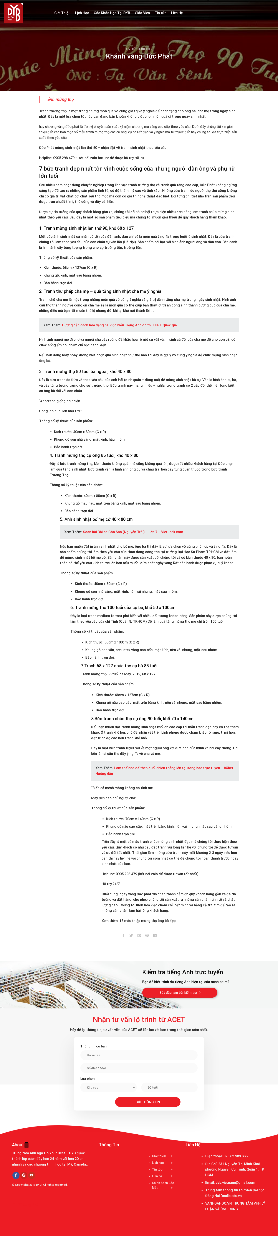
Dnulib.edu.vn (231, 1196)
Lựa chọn (87, 1079)
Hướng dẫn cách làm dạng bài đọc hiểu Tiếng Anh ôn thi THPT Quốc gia (119, 325)
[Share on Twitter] (131, 936)
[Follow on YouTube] (31, 1175)
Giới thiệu (159, 1156)
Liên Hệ (177, 13)
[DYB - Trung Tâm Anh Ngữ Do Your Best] (26, 13)
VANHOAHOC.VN (218, 1203)
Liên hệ (157, 1176)
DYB (38, 1184)
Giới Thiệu (62, 13)
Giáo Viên (142, 13)
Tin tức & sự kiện (139, 49)
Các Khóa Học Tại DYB (112, 13)
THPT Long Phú (25, 1205)
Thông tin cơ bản (93, 1046)
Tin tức (160, 13)
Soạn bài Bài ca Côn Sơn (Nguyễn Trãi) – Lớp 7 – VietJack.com (133, 532)
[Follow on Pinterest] (23, 1175)
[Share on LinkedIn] (155, 936)
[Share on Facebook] (123, 936)
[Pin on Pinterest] (147, 936)
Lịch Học (82, 13)
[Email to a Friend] (139, 936)
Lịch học (158, 1162)
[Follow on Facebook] (16, 1175)
